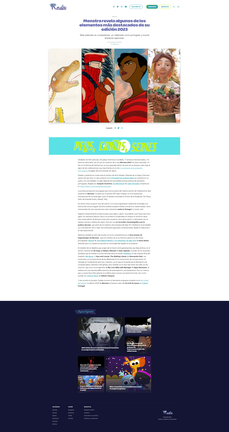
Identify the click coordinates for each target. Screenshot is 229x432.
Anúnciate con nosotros (91, 415)
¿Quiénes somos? (89, 410)
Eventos (54, 424)
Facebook (71, 412)
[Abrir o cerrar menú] (178, 7)
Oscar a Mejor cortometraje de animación (95, 186)
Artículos (55, 421)
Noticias (54, 410)
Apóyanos (165, 6)
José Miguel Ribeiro (105, 241)
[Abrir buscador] (174, 7)
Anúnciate (152, 6)
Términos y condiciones (91, 418)
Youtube (70, 418)
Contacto (87, 412)
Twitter (70, 415)
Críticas (54, 412)
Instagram (71, 410)
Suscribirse (136, 6)
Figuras (54, 415)
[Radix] (58, 7)
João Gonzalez (133, 184)
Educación (55, 418)
